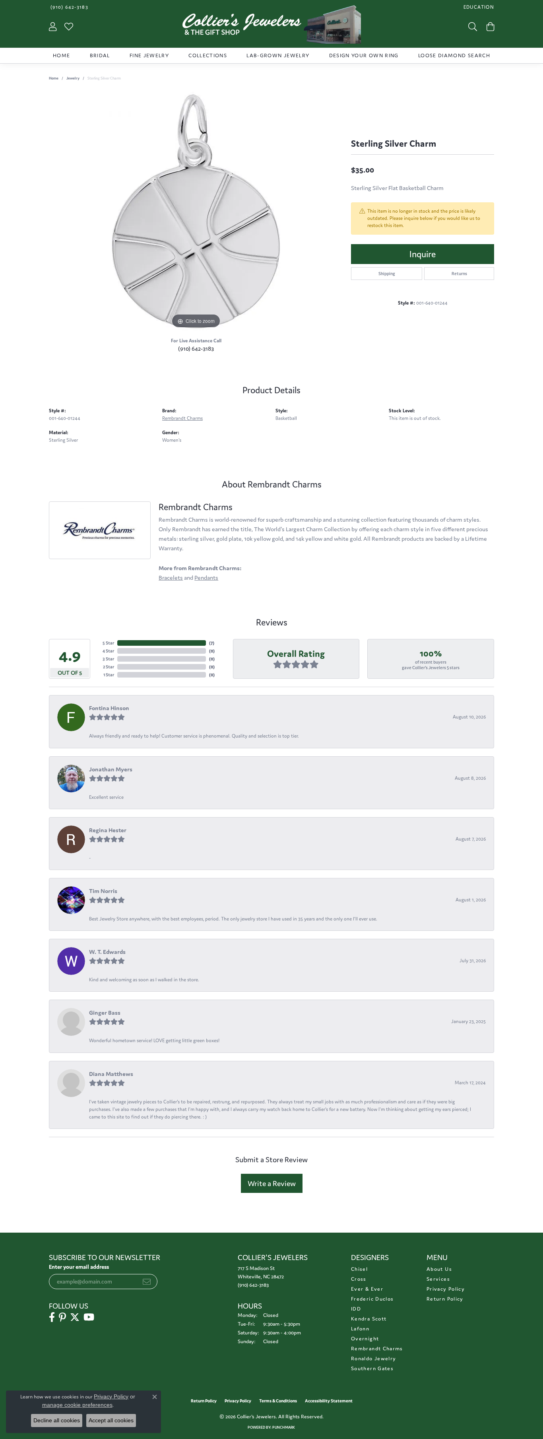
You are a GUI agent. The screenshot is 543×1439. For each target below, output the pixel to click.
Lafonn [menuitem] (360, 1328)
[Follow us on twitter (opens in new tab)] (75, 1317)
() (211, 643)
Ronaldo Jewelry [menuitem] (373, 1358)
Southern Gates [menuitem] (372, 1368)
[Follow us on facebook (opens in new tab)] (52, 1317)
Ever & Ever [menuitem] (367, 1289)
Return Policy (445, 1298)
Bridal (100, 55)
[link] (68, 7)
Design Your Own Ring (364, 55)
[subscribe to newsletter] (146, 1281)
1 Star (108, 675)
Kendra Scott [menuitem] (368, 1318)
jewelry (73, 78)
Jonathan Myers (110, 769)
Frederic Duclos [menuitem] (372, 1298)
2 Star (108, 667)
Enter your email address (79, 1266)
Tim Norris (103, 891)
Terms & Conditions (278, 1401)
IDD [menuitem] (356, 1308)
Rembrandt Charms (182, 418)
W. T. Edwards (107, 951)
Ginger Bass (104, 1012)
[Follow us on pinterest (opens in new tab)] (62, 1317)
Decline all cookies (56, 1420)
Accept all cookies (111, 1420)
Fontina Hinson (109, 708)
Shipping (386, 273)
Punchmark (283, 1427)
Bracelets (171, 577)
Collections (207, 55)
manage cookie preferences (77, 1405)
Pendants (206, 577)
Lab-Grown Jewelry (277, 55)
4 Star (108, 651)
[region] (196, 211)
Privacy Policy (446, 1289)
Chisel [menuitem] (359, 1269)
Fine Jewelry (149, 55)
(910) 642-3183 (196, 348)
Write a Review (272, 1183)
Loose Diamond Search (454, 55)
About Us (439, 1269)
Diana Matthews (111, 1074)
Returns (459, 273)
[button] (478, 7)
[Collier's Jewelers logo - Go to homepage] (271, 26)
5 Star (108, 643)
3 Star (108, 659)
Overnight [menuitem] (365, 1338)
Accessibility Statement (329, 1401)
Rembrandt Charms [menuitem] (377, 1348)
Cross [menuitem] (359, 1279)
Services (438, 1279)
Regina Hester (107, 830)
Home (61, 55)
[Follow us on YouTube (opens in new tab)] (88, 1317)
